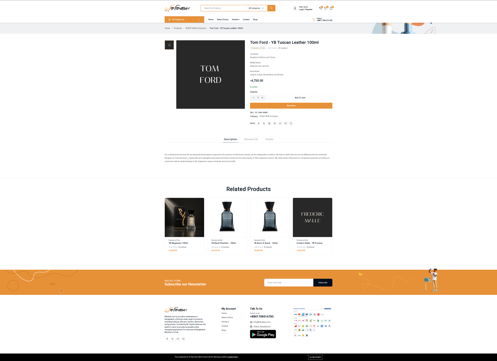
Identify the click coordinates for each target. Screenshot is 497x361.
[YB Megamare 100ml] (184, 217)
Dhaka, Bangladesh (262, 326)
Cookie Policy (232, 357)
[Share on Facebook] (258, 123)
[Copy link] (291, 123)
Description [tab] (230, 139)
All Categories (178, 19)
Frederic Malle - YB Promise (310, 243)
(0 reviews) (282, 48)
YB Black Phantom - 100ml (223, 243)
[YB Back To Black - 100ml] (270, 217)
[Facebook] (167, 338)
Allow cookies (315, 357)
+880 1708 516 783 (324, 20)
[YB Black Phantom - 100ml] (227, 217)
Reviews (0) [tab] (251, 139)
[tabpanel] (248, 153)
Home (210, 19)
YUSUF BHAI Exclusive (196, 28)
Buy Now (291, 105)
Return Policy (222, 19)
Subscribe (323, 283)
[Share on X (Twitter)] (264, 123)
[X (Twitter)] (172, 338)
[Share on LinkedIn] (274, 123)
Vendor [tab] (269, 139)
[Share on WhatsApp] (280, 123)
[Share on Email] (285, 123)
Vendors (235, 19)
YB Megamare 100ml (178, 243)
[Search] (271, 8)
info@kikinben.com (262, 322)
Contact (246, 19)
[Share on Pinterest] (269, 123)
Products (178, 28)
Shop (255, 19)
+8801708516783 (262, 316)
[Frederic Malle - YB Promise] (312, 217)
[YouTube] (178, 338)
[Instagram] (183, 338)
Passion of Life (258, 48)
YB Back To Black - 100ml (266, 243)
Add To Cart (300, 97)
